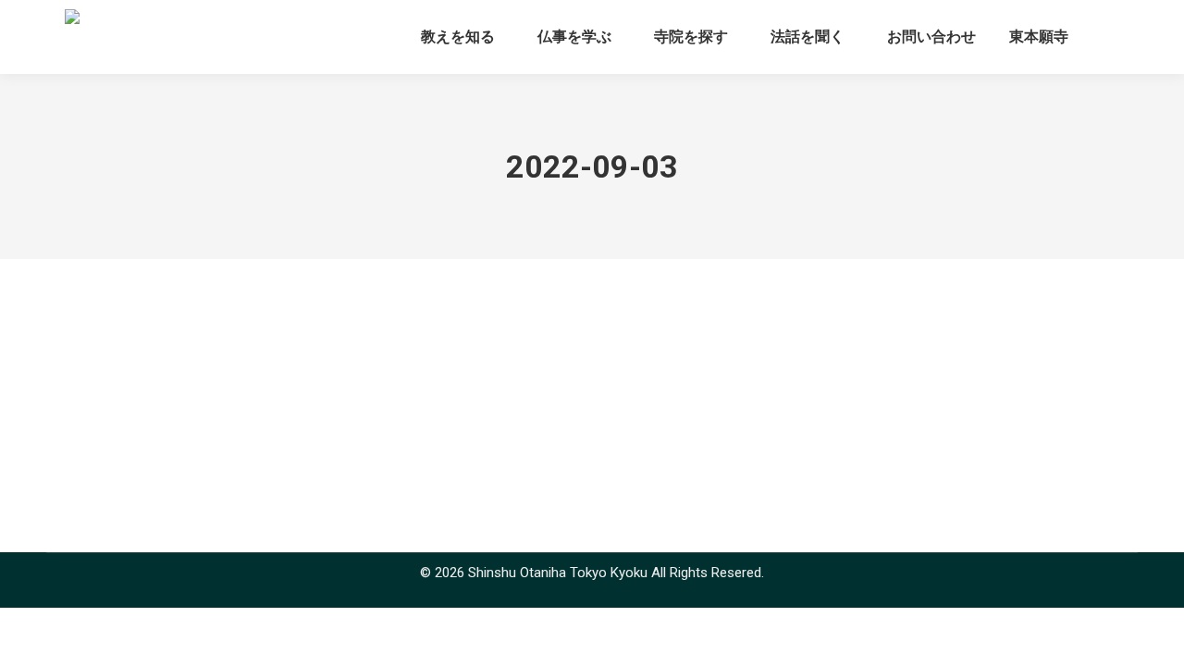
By (183, 389)
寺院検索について (143, 356)
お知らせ (97, 389)
